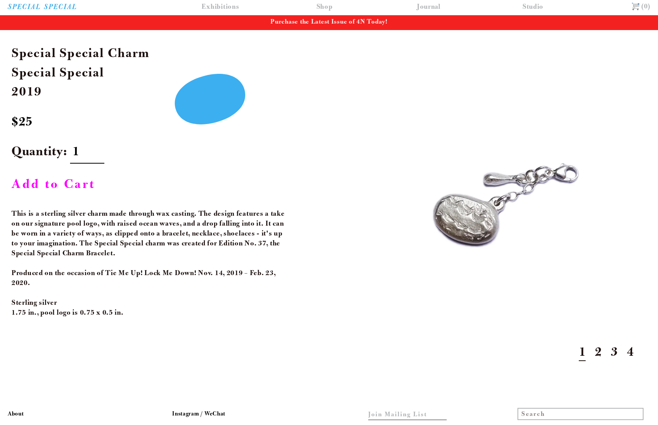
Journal (429, 7)
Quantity (37, 153)
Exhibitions (220, 7)
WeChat (214, 414)
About (16, 414)
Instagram (186, 414)
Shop (324, 7)
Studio (532, 7)
